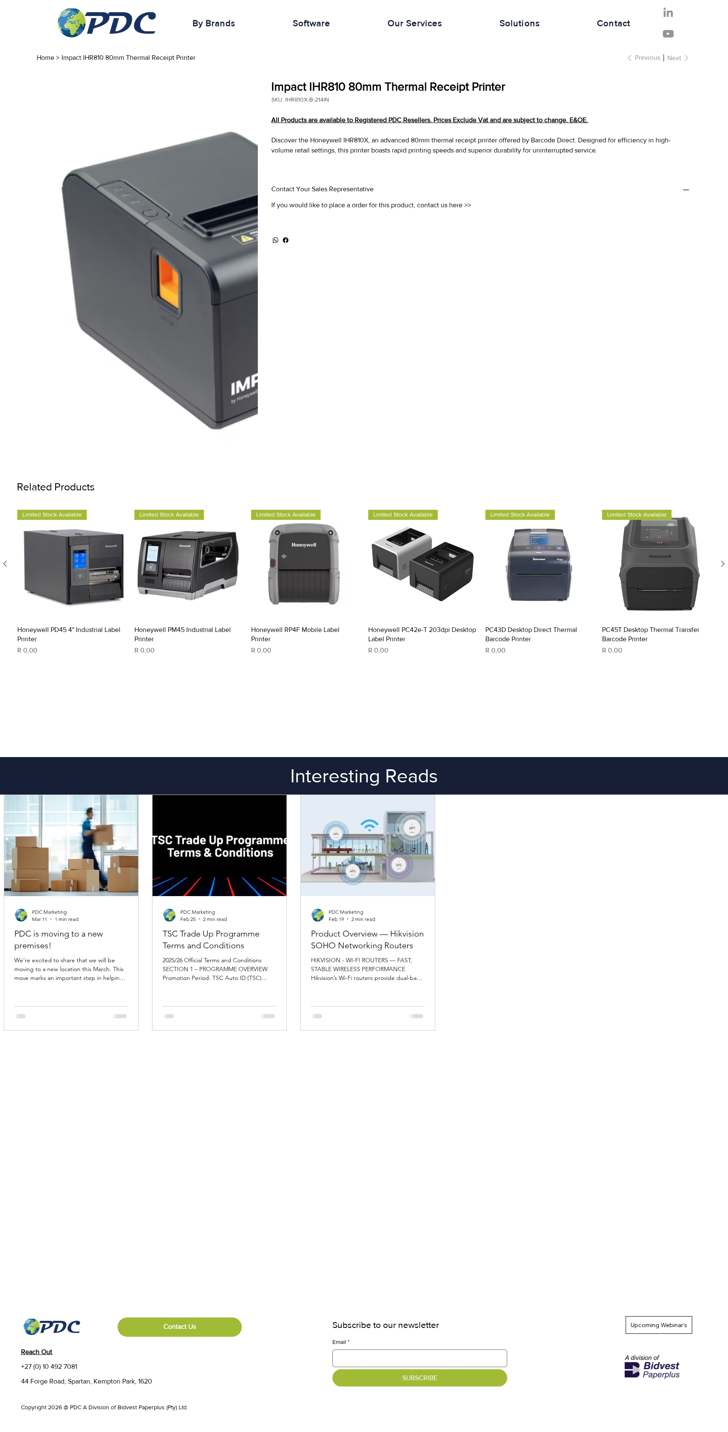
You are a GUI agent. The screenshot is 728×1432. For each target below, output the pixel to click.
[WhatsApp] (275, 240)
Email (341, 1150)
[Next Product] (723, 372)
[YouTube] (668, 33)
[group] (364, 391)
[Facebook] (285, 240)
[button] (214, 23)
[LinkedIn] (668, 12)
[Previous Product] (5, 372)
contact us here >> (444, 205)
